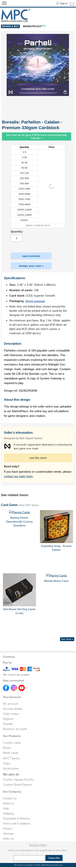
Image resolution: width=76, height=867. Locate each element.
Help (6, 808)
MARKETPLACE (34, 26)
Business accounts (15, 729)
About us (8, 803)
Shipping (8, 813)
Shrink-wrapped (35, 301)
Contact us (10, 798)
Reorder (8, 723)
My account (10, 703)
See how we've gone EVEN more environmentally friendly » (36, 136)
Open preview (31, 255)
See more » (67, 639)
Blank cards (10, 752)
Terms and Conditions (17, 823)
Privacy (8, 828)
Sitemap (8, 833)
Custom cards (12, 742)
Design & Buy (10, 26)
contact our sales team (18, 476)
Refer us (8, 838)
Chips (6, 763)
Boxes (7, 747)
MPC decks (11, 758)
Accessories (11, 768)
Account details (12, 708)
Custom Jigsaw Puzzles (18, 779)
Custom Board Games (17, 784)
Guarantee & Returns (16, 818)
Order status (11, 713)
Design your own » (31, 265)
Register (8, 718)
